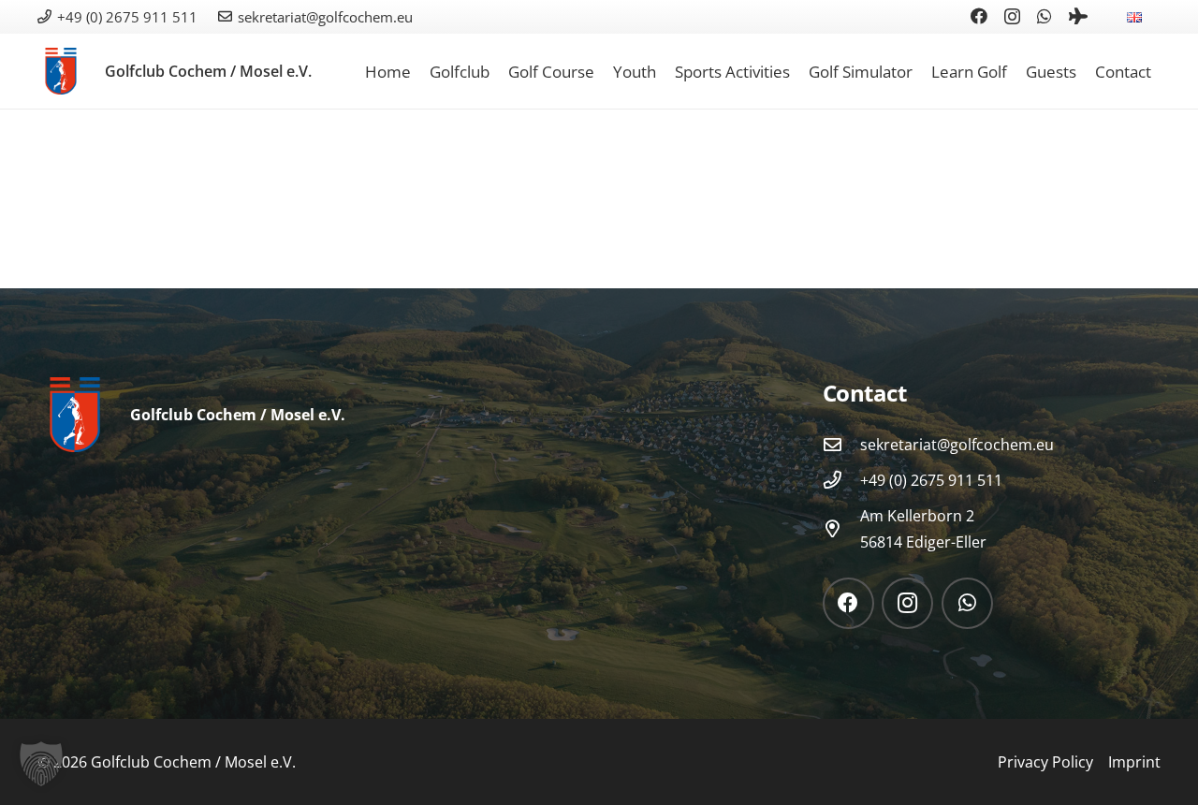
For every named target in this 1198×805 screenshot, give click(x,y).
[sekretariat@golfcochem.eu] (841, 444)
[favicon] (60, 71)
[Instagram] (1012, 16)
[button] (1155, 16)
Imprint (1134, 762)
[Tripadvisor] (1078, 15)
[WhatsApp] (1044, 15)
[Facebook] (979, 15)
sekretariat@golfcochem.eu (957, 444)
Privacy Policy (1045, 762)
